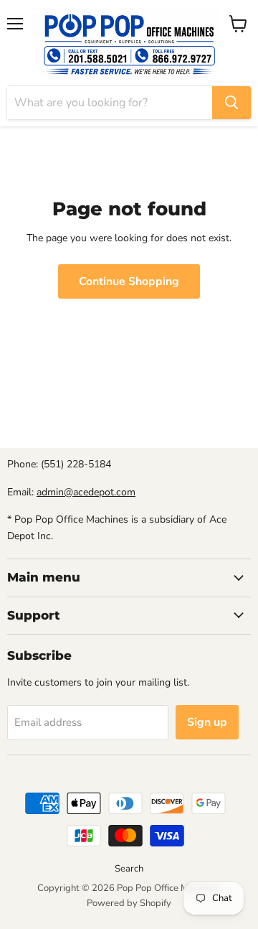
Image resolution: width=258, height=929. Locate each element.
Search (129, 868)
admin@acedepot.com (86, 492)
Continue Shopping (129, 281)
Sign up (207, 722)
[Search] (231, 102)
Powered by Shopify (129, 903)
